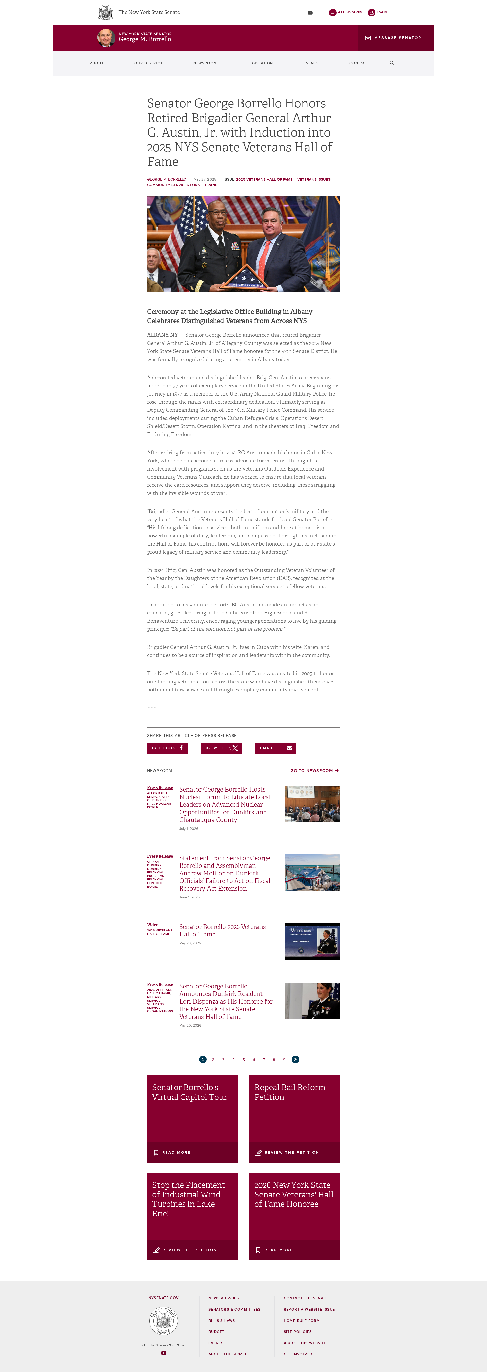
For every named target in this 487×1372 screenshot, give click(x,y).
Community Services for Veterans (182, 185)
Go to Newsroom (312, 771)
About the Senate (227, 1354)
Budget (216, 1332)
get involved (350, 12)
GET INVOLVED (298, 1354)
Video (152, 925)
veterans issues (314, 179)
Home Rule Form (302, 1321)
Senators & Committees (234, 1309)
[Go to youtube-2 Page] (164, 1353)
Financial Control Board (155, 883)
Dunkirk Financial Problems (155, 873)
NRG (150, 803)
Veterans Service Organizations (160, 1008)
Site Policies (298, 1332)
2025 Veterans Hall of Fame (264, 179)
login (382, 12)
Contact (358, 63)
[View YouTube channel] (310, 12)
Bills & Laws (221, 1321)
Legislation (260, 63)
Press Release (160, 787)
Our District (148, 63)
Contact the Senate (306, 1298)
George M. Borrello (145, 39)
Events (311, 63)
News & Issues (223, 1298)
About (97, 63)
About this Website (305, 1343)
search (392, 63)
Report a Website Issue (309, 1309)
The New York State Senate (149, 12)
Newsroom (205, 63)
